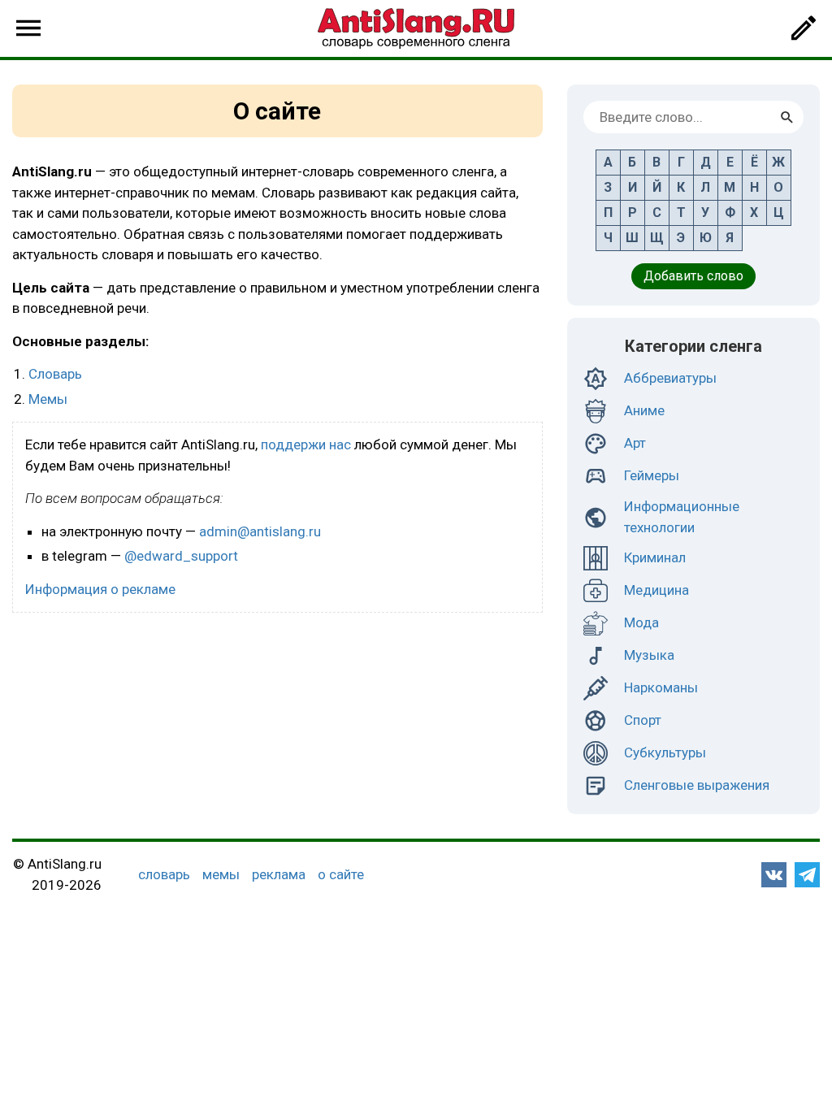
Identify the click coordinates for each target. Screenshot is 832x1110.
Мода (641, 622)
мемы (221, 874)
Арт (635, 443)
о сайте (341, 874)
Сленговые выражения (696, 785)
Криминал (655, 557)
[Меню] (28, 28)
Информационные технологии (681, 516)
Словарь (55, 374)
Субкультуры (665, 752)
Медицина (656, 590)
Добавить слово (693, 276)
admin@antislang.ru (260, 531)
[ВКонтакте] (773, 874)
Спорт (642, 720)
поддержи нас (306, 444)
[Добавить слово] (803, 28)
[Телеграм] (807, 874)
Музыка (649, 655)
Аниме (644, 410)
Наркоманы (661, 687)
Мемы (47, 399)
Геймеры (651, 475)
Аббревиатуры (670, 378)
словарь (164, 874)
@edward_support (181, 556)
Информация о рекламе (100, 589)
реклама (279, 874)
